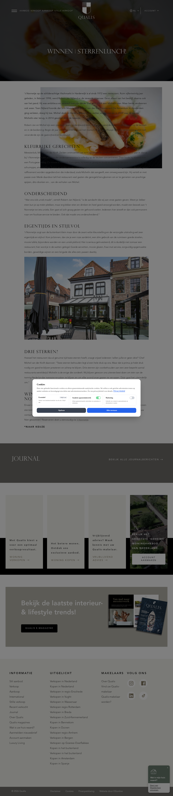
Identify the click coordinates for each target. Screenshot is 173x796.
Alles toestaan (111, 410)
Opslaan (61, 410)
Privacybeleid (119, 391)
